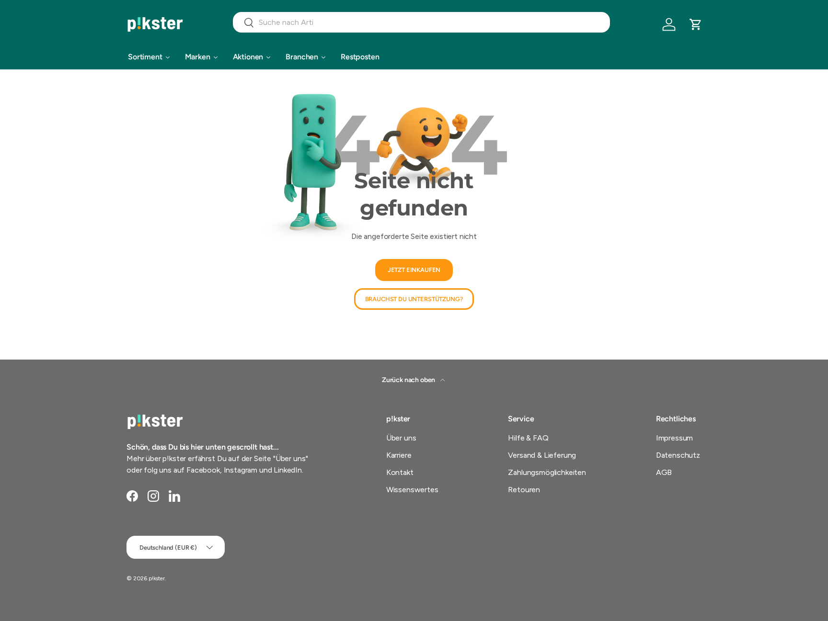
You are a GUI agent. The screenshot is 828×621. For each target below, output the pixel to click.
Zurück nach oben (409, 380)
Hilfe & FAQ (528, 437)
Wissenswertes (412, 489)
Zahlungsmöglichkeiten (547, 472)
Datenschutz (678, 455)
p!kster (157, 578)
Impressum (674, 437)
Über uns (401, 437)
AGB (664, 472)
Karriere (399, 455)
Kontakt (400, 472)
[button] (695, 24)
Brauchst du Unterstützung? (414, 299)
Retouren (524, 489)
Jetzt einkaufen (414, 270)
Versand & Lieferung (542, 455)
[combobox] (421, 22)
